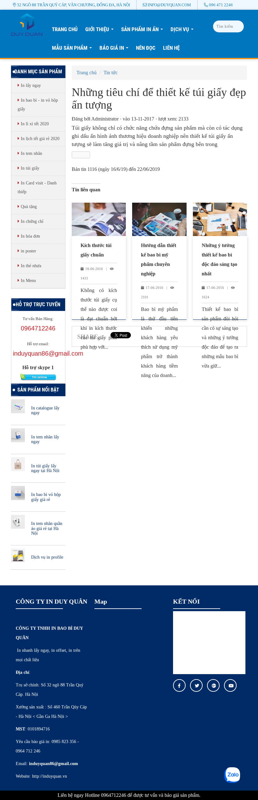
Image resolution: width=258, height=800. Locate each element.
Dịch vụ (184, 31)
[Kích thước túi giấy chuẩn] (99, 219)
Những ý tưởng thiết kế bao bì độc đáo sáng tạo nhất (219, 259)
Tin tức (111, 72)
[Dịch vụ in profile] (18, 555)
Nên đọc (145, 48)
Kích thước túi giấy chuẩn (96, 250)
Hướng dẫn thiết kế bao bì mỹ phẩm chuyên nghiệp (158, 259)
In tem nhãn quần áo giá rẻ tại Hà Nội (46, 528)
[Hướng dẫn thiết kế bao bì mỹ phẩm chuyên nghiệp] (159, 219)
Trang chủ (65, 29)
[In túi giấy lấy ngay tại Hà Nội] (18, 463)
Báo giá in (115, 50)
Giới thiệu (101, 31)
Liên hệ (171, 48)
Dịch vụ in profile (47, 557)
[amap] (27, 24)
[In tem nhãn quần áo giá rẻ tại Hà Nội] (18, 521)
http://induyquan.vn (49, 776)
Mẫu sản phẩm (73, 50)
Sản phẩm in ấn (143, 31)
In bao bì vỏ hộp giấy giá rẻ (46, 497)
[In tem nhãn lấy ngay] (18, 434)
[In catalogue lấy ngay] (18, 405)
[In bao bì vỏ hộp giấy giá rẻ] (18, 492)
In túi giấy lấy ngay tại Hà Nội (45, 468)
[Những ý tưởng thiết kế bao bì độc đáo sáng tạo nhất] (220, 219)
